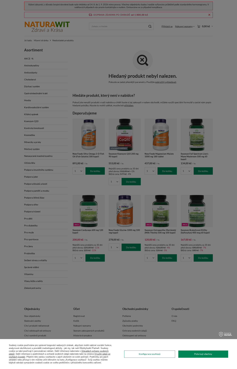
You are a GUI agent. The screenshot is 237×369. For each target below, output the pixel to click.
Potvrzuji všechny (203, 354)
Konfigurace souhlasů (149, 354)
